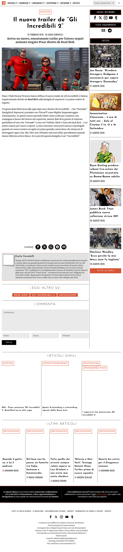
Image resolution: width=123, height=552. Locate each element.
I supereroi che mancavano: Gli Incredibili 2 (99, 413)
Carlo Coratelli (55, 34)
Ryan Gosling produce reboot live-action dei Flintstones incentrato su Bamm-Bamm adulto (105, 171)
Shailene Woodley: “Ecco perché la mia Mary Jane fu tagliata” (105, 256)
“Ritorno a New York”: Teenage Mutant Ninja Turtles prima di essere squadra (84, 466)
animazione (67, 295)
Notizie (45, 12)
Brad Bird (21, 295)
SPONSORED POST (95, 368)
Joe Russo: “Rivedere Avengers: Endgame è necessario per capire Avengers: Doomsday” (104, 76)
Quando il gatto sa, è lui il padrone (12, 462)
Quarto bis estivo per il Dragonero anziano (109, 462)
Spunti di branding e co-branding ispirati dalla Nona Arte (59, 408)
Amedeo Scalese (84, 477)
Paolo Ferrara (36, 477)
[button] (113, 3)
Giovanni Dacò (11, 470)
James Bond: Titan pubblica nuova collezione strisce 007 (104, 212)
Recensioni (91, 363)
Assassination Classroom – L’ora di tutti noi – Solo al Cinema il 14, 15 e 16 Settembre (103, 121)
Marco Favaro (59, 480)
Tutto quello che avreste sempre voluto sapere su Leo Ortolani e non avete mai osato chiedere (60, 468)
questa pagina (102, 494)
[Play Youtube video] (45, 165)
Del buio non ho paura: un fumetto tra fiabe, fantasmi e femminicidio (37, 466)
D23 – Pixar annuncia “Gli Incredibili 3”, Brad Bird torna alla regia (21, 408)
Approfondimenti (55, 363)
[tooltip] (37, 246)
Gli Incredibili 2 (43, 295)
